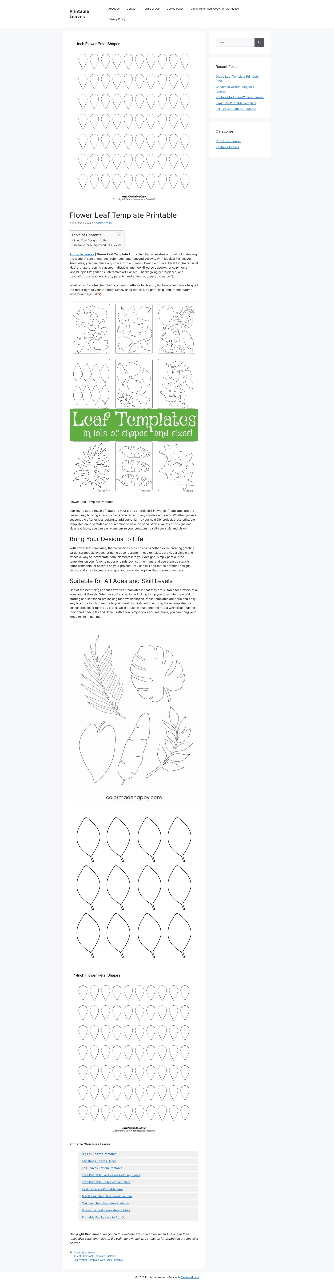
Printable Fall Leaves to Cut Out (104, 1217)
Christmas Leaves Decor (99, 1161)
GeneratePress (190, 1277)
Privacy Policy (117, 19)
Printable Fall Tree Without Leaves (240, 97)
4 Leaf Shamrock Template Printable (95, 1255)
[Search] (259, 42)
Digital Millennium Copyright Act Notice (214, 8)
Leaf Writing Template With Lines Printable (98, 1259)
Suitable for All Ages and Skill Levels (97, 245)
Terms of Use (151, 8)
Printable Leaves (79, 14)
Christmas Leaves (84, 1252)
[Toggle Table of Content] (117, 235)
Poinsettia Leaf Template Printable (106, 1210)
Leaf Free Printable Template (236, 103)
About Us (114, 8)
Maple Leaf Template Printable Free (107, 1196)
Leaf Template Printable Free (102, 1189)
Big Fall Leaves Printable (99, 1154)
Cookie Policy (175, 8)
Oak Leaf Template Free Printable (105, 1203)
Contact (131, 8)
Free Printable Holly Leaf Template (106, 1182)
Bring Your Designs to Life (90, 240)
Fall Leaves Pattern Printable (102, 1168)
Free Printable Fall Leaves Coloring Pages (111, 1175)
